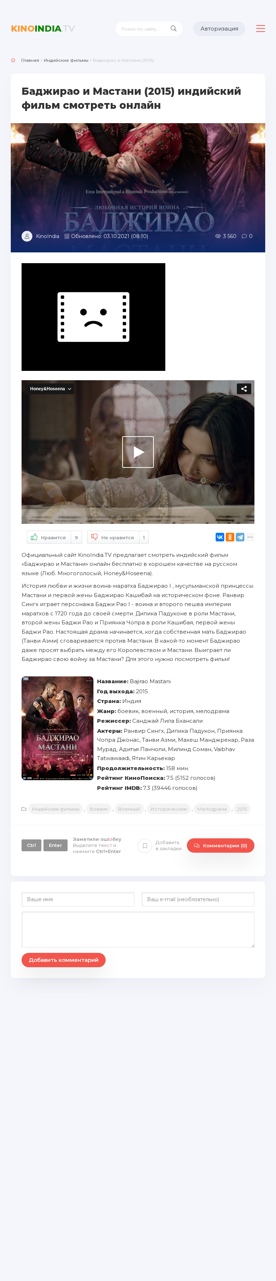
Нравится (59, 537)
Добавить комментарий (63, 959)
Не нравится (123, 537)
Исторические (169, 809)
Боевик (99, 809)
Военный (129, 809)
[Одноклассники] (230, 537)
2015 (242, 809)
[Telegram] (240, 537)
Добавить (168, 845)
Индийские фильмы (55, 809)
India (43, 28)
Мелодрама (212, 809)
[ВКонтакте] (220, 537)
